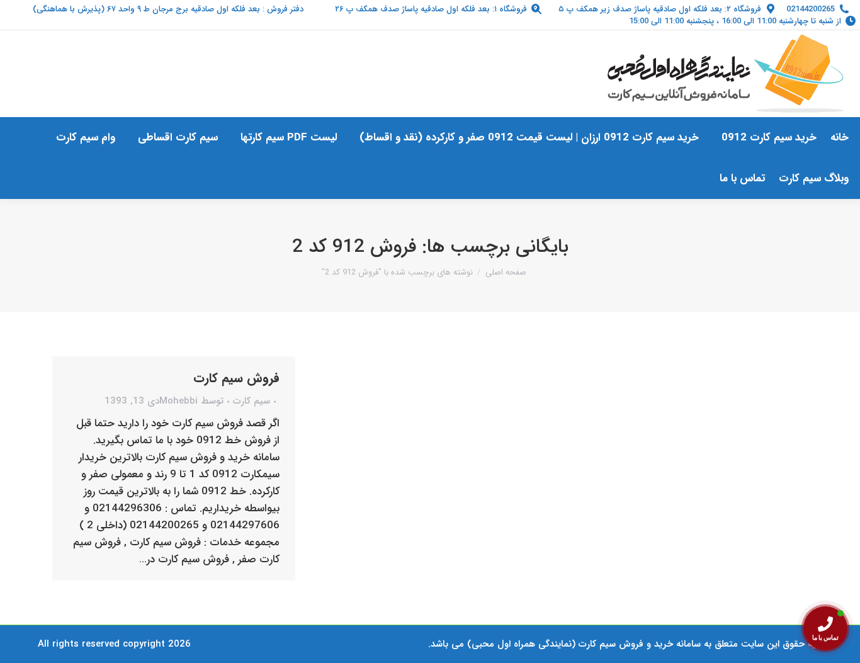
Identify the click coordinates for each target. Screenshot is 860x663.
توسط (191, 401)
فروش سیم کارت (236, 378)
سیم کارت (251, 401)
